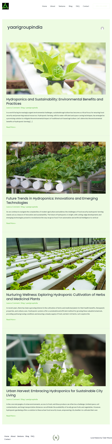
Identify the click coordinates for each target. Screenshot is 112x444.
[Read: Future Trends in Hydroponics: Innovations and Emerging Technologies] (56, 167)
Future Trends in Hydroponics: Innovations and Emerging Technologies (52, 200)
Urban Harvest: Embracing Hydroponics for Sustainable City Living (54, 393)
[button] (101, 6)
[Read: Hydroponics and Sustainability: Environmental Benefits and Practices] (56, 68)
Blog (70, 6)
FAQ (77, 6)
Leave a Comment (13, 108)
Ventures (62, 6)
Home (44, 6)
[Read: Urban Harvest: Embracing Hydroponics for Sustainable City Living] (56, 360)
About (52, 6)
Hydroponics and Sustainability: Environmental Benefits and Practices (54, 101)
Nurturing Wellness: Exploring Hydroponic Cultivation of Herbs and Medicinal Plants (55, 296)
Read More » (11, 127)
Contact (86, 6)
